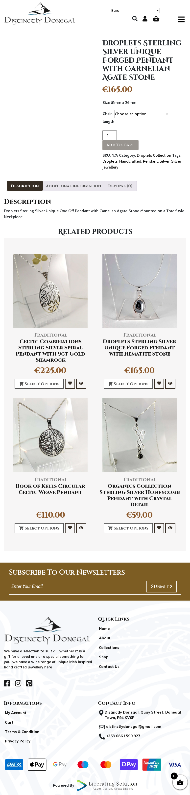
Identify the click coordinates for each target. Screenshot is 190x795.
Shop (104, 657)
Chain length (108, 117)
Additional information (73, 186)
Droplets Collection (154, 155)
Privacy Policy (17, 741)
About (105, 638)
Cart (9, 722)
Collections (109, 647)
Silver (164, 161)
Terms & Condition (22, 732)
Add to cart (120, 145)
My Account (15, 713)
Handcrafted (130, 161)
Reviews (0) (120, 186)
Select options (41, 384)
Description (25, 186)
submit (160, 586)
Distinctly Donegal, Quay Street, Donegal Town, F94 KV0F (143, 715)
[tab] (25, 186)
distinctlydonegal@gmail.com (133, 726)
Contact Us (109, 666)
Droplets (110, 161)
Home (104, 628)
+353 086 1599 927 (123, 736)
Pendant (150, 161)
